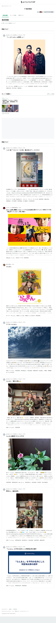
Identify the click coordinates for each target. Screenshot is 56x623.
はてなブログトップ (24, 611)
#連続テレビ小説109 (30, 315)
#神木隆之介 (24, 370)
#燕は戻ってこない (10, 257)
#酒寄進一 (19, 88)
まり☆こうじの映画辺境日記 (12, 207)
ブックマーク (5, 98)
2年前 (20, 207)
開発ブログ (17, 611)
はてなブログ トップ (7, 6)
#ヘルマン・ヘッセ (22, 86)
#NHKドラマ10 (19, 257)
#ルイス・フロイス (27, 199)
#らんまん (13, 315)
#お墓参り (41, 370)
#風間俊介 (8, 201)
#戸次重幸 (14, 201)
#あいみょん (21, 482)
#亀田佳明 (35, 370)
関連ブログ (21, 15)
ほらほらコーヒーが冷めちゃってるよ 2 (14, 35)
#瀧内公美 (8, 88)
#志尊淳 (39, 482)
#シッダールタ (9, 86)
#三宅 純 (40, 86)
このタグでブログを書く (48, 12)
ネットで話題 (13, 15)
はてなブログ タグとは (6, 611)
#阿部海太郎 (15, 482)
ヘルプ (13, 611)
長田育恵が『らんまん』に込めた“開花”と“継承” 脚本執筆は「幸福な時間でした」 (10, 102)
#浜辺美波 (29, 370)
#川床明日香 (31, 201)
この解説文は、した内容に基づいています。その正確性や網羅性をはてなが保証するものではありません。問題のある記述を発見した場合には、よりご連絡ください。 (9, 23)
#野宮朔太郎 (18, 540)
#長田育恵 (30, 86)
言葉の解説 (5, 15)
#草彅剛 (16, 86)
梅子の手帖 (8, 264)
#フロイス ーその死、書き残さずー (14, 199)
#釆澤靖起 (19, 201)
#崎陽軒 (50, 370)
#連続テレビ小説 (20, 315)
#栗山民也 (46, 199)
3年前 (13, 264)
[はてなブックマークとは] (10, 94)
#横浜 (45, 370)
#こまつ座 (35, 199)
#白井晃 (35, 86)
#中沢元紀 (14, 88)
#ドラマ (8, 315)
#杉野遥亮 (45, 86)
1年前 (24, 35)
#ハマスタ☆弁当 (10, 372)
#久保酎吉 (25, 201)
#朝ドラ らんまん (10, 370)
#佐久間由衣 (45, 482)
